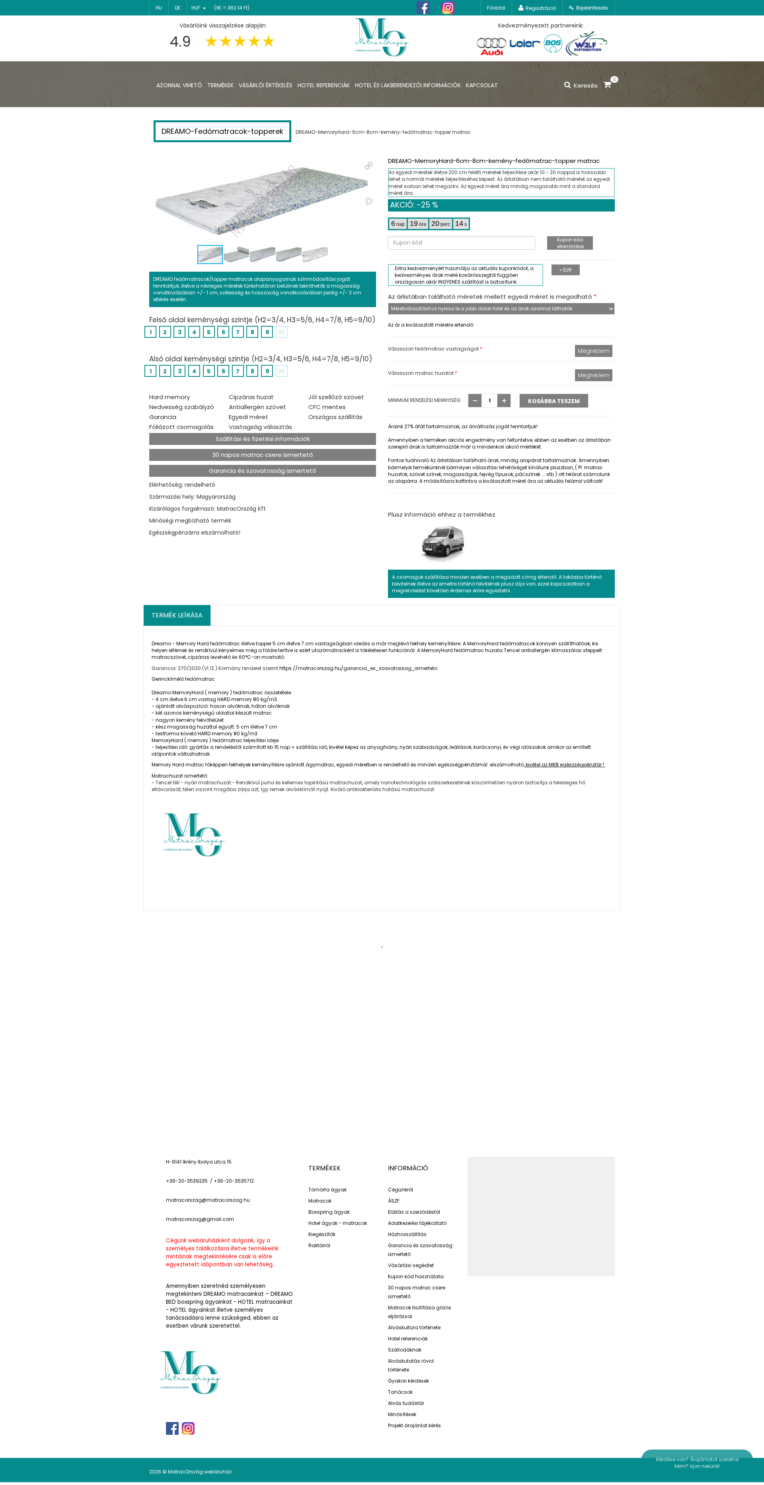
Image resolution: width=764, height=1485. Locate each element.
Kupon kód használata (416, 1276)
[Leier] (524, 43)
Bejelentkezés (592, 7)
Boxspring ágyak (329, 1212)
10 (282, 332)
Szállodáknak (404, 1349)
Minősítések (402, 1414)
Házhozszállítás (407, 1234)
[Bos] (553, 43)
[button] (369, 165)
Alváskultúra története (414, 1327)
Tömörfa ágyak (327, 1189)
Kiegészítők (321, 1234)
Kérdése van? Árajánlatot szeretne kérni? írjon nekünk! (697, 1462)
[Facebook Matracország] (423, 7)
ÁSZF (394, 1200)
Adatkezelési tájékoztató (417, 1223)
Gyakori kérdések (408, 1380)
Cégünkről (400, 1189)
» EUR (565, 269)
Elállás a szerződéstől (414, 1212)
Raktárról (319, 1245)
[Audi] (491, 43)
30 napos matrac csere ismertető (262, 455)
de (177, 7)
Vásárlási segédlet (411, 1265)
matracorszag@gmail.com (200, 1219)
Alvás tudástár (406, 1403)
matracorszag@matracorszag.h (206, 1200)
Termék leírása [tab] (177, 615)
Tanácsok (400, 1392)
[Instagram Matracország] (448, 7)
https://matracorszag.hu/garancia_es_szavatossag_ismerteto (358, 668)
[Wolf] (586, 43)
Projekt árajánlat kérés (414, 1425)
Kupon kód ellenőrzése (570, 243)
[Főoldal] (382, 36)
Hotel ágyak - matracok (337, 1223)
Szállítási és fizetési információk (263, 439)
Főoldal (496, 7)
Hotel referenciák (408, 1338)
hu (159, 7)
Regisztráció (541, 8)
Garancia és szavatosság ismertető (262, 470)
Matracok (319, 1200)
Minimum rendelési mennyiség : (425, 400)
